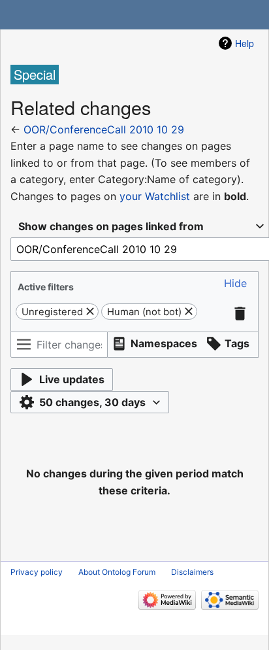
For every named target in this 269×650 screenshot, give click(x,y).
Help (244, 43)
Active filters (46, 286)
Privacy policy (36, 572)
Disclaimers (192, 572)
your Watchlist (154, 196)
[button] (235, 283)
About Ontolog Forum (116, 572)
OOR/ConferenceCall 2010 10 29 (104, 129)
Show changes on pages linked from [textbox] (111, 226)
